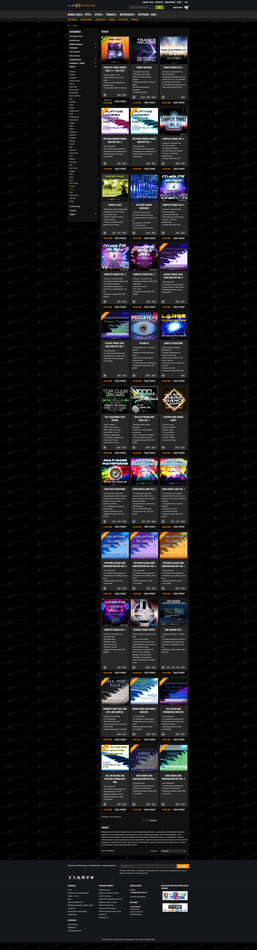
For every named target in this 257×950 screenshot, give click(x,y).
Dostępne (165, 851)
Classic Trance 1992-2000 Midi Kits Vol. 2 (173, 276)
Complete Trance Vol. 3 (115, 274)
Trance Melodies (144, 67)
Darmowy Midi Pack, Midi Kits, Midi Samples (115, 710)
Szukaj (160, 7)
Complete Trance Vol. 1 (115, 629)
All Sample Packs (86, 19)
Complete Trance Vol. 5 (173, 138)
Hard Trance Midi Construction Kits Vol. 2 (173, 777)
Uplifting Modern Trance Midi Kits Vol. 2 (115, 140)
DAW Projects (123, 19)
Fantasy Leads (114, 204)
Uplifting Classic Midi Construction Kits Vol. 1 (173, 564)
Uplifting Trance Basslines (144, 206)
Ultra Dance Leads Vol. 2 (144, 489)
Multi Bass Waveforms (114, 489)
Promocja (134, 19)
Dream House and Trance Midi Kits (144, 710)
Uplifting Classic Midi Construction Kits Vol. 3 (114, 564)
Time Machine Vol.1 (173, 629)
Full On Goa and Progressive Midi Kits (173, 710)
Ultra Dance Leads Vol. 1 (173, 489)
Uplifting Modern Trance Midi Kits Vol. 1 (144, 140)
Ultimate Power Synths (144, 629)
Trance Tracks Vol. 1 (173, 67)
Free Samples (72, 19)
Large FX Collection (173, 343)
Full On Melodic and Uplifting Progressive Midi (114, 779)
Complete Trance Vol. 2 (144, 274)
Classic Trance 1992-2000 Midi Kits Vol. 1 (115, 344)
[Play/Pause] (105, 95)
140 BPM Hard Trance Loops (173, 418)
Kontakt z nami (148, 2)
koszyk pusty (178, 8)
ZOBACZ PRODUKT (120, 101)
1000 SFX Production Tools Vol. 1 (144, 418)
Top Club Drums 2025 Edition (115, 418)
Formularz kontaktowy (138, 897)
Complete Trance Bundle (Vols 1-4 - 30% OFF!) (114, 69)
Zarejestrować (170, 2)
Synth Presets (100, 19)
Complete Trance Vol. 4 (173, 204)
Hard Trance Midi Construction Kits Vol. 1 (144, 777)
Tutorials (112, 19)
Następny (153, 820)
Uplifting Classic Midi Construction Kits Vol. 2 (144, 564)
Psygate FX (144, 343)
